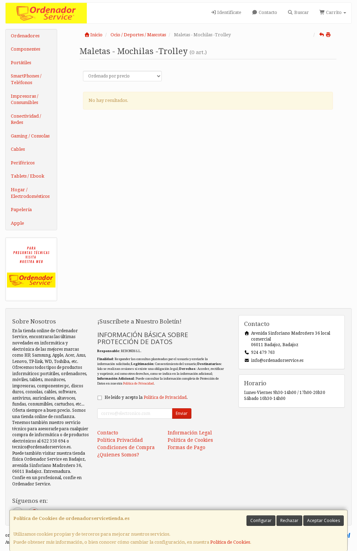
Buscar (301, 12)
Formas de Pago (186, 447)
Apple (17, 223)
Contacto (267, 12)
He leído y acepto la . (146, 397)
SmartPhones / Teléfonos (26, 79)
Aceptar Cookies (323, 520)
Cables (18, 149)
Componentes (25, 49)
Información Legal (190, 432)
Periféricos (23, 162)
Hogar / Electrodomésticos (30, 193)
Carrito (334, 12)
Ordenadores (25, 35)
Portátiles (21, 62)
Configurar (261, 520)
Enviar (182, 413)
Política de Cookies (230, 542)
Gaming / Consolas (30, 136)
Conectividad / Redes (26, 119)
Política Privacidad (120, 440)
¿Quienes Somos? (118, 454)
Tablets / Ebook (27, 176)
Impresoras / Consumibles (24, 99)
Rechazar (289, 520)
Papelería (21, 209)
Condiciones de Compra (126, 447)
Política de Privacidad (138, 383)
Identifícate (228, 12)
